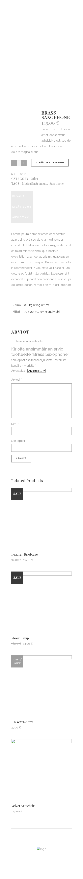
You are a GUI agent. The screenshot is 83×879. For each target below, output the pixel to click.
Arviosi (16, 379)
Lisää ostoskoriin (50, 162)
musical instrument (34, 183)
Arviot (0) (21, 217)
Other (34, 179)
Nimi (15, 424)
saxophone (57, 183)
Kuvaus (18, 196)
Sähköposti (19, 440)
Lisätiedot (22, 206)
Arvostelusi (19, 370)
